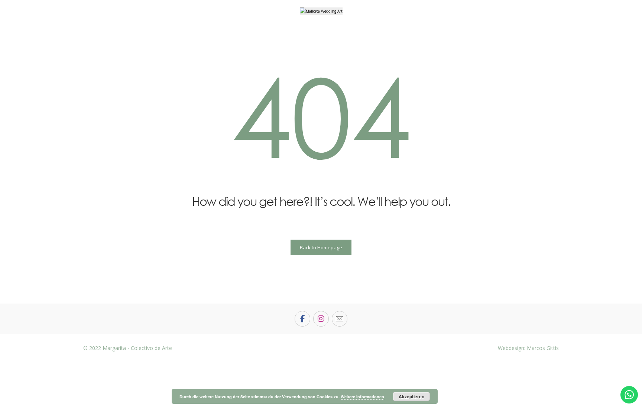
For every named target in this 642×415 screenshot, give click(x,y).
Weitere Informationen (362, 396)
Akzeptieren (411, 396)
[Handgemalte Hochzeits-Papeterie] (321, 11)
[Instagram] (321, 319)
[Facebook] (302, 319)
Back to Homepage (321, 247)
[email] (339, 319)
